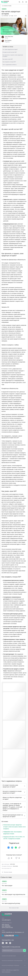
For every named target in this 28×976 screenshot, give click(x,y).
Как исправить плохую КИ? (9, 61)
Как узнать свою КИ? (8, 59)
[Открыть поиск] (19, 2)
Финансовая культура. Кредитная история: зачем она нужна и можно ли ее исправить (14, 826)
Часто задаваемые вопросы (10, 64)
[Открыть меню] (26, 2)
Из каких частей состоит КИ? (10, 52)
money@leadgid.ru (6, 920)
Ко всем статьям (7, 5)
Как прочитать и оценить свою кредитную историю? (13, 55)
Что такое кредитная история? (10, 49)
